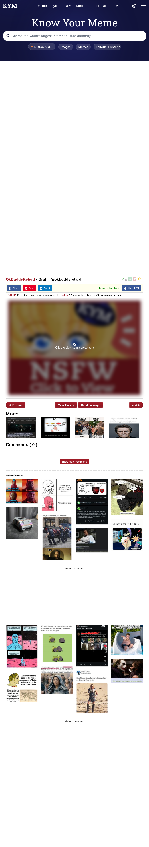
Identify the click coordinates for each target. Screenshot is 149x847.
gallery (64, 295)
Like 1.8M (132, 288)
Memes (83, 47)
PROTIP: (12, 295)
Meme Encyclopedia (52, 6)
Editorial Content (108, 47)
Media (80, 6)
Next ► (136, 405)
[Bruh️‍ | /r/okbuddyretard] (74, 348)
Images (66, 47)
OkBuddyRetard (20, 279)
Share (15, 288)
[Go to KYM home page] (10, 7)
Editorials (100, 6)
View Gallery (66, 405)
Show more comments (74, 461)
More (119, 6)
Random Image (90, 405)
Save (30, 288)
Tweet (46, 288)
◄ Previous (15, 405)
